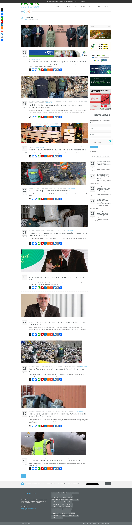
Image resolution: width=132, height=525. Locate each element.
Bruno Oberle (42, 275)
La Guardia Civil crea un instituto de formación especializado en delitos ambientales (57, 62)
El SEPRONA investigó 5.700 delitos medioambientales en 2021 (50, 191)
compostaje (76, 492)
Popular (99, 156)
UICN (74, 275)
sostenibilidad (72, 513)
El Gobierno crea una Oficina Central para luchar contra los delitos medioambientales (57, 150)
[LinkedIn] (1, 24)
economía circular (56, 495)
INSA (67, 57)
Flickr (27, 12)
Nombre (92, 128)
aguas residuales (56, 492)
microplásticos (64, 499)
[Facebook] (1, 15)
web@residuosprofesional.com (27, 509)
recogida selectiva (62, 501)
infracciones (58, 366)
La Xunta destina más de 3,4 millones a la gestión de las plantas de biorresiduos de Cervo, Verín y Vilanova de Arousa (103, 214)
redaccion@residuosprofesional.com (28, 508)
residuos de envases (56, 506)
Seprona (30, 59)
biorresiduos (69, 492)
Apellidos (92, 134)
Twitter (24, 12)
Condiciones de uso (105, 523)
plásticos (71, 499)
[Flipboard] (1, 21)
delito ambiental (52, 230)
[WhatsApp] (1, 18)
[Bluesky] (1, 12)
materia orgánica (56, 499)
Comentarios (106, 156)
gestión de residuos (56, 497)
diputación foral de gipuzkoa (51, 275)
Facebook (22, 12)
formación (57, 57)
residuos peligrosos (72, 101)
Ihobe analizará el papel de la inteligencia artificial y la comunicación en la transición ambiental (103, 176)
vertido (74, 458)
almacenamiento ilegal (44, 230)
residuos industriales (63, 101)
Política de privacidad (87, 523)
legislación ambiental (67, 497)
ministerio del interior (76, 146)
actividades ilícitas (43, 146)
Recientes (93, 156)
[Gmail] (1, 30)
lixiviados (56, 458)
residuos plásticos (67, 511)
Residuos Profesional (34, 57)
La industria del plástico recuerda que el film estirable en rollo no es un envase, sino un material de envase (104, 164)
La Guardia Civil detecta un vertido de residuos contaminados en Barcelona (54, 461)
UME (76, 275)
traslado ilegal (73, 411)
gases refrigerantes (54, 101)
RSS (29, 12)
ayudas (63, 492)
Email (91, 122)
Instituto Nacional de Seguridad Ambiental (76, 57)
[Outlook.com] (1, 33)
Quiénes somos (96, 523)
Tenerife (68, 411)
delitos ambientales (43, 57)
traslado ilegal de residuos (38, 102)
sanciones (74, 366)
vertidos (65, 188)
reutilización (64, 513)
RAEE (43, 411)
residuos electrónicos (49, 411)
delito (47, 458)
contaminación (42, 458)
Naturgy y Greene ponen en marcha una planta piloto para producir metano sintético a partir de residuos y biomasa (103, 189)
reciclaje (58, 230)
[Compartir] (1, 39)
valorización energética (57, 517)
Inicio (26, 19)
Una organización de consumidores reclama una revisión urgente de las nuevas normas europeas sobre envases (104, 201)
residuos (57, 188)
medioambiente (61, 458)
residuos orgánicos (67, 508)
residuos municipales (57, 508)
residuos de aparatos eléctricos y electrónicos (62, 504)
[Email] (1, 36)
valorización (62, 515)
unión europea (55, 515)
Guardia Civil (63, 57)
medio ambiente (64, 366)
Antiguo (23, 476)
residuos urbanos (56, 513)
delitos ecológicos (51, 57)
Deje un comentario (36, 59)
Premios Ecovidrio (61, 275)
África (40, 411)
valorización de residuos (72, 515)
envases (70, 495)
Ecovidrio (64, 495)
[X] (1, 9)
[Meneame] (1, 27)
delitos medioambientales (44, 101)
